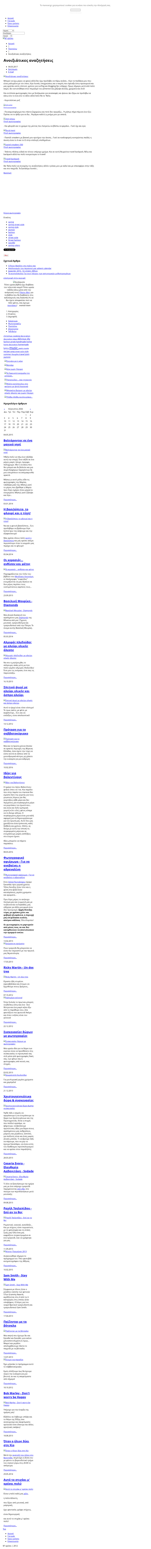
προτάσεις (12, 305)
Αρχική (11, 18)
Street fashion (14, 240)
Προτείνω (12, 48)
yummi (7, 357)
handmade (21, 341)
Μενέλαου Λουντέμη (24, 576)
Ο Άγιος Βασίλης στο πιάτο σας (22, 265)
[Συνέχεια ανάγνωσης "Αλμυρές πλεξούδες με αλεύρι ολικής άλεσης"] (19, 658)
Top (4, 1529)
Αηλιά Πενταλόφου (16, 882)
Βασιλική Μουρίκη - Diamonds (18, 603)
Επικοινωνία (13, 26)
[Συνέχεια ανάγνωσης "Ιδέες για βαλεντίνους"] (14, 782)
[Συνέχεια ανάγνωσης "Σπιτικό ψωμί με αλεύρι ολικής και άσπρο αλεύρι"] (19, 703)
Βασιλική (7, 173)
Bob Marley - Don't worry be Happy (17, 1395)
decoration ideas (10, 339)
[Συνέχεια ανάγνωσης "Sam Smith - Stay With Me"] (16, 1284)
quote (26, 348)
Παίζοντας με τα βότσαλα (15, 1323)
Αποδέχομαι (75, 10)
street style (13, 237)
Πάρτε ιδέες (24, 292)
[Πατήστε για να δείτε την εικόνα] (16, 76)
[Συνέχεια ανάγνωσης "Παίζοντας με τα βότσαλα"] (16, 1331)
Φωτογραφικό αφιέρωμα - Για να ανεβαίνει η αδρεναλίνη (17, 863)
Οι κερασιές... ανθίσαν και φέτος (17, 562)
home (29, 341)
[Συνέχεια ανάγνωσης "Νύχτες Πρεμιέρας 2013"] (15, 1251)
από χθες (21, 1189)
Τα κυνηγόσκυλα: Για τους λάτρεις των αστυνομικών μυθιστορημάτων (39, 273)
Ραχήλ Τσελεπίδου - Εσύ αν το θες (18, 1210)
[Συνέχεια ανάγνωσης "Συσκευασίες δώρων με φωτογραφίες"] (19, 1044)
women (11, 229)
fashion (11, 232)
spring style (13, 227)
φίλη (25, 1493)
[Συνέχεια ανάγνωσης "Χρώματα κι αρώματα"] (14, 943)
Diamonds (23, 617)
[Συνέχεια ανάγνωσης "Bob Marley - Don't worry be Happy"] (19, 1405)
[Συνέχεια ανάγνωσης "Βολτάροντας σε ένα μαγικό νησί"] (19, 452)
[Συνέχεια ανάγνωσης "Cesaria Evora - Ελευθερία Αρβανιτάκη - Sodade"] (19, 1179)
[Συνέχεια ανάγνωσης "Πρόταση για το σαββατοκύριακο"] (19, 741)
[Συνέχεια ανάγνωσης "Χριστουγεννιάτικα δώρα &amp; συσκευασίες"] (19, 1108)
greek (13, 341)
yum (27, 354)
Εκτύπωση (12, 69)
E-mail (11, 72)
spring (11, 222)
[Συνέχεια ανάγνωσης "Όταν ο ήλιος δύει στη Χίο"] (16, 1450)
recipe (7, 351)
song (12, 351)
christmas (8, 336)
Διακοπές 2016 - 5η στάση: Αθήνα (23, 271)
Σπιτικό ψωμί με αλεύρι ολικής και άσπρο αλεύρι (16, 691)
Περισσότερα (76, 12)
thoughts (15, 354)
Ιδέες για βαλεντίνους (13, 775)
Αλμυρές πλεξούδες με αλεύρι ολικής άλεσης (17, 646)
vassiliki (11, 242)
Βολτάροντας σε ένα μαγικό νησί (18, 442)
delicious (22, 338)
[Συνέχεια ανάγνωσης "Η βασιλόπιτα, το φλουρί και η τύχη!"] (19, 521)
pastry (21, 348)
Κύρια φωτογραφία (12, 213)
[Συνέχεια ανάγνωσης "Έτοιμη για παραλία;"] (13, 1359)
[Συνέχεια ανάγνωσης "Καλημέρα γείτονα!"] (13, 997)
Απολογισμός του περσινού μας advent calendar (29, 268)
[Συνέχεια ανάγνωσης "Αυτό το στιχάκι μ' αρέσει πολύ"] (18, 1489)
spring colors (14, 245)
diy (28, 338)
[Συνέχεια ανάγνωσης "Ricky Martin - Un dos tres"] (16, 977)
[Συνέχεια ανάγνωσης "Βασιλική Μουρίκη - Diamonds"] (18, 610)
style (10, 235)
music (14, 348)
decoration (25, 336)
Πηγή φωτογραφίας (12, 121)
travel (22, 354)
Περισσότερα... (10, 499)
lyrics (6, 348)
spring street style (16, 224)
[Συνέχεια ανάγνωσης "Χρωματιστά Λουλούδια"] (15, 1075)
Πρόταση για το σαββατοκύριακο (16, 731)
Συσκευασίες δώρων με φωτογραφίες (18, 1034)
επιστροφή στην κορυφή (14, 278)
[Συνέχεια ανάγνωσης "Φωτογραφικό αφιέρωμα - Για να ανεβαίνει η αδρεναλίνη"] (19, 877)
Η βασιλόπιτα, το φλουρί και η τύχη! (17, 511)
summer (8, 354)
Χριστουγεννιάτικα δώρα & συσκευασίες (19, 1098)
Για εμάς (11, 20)
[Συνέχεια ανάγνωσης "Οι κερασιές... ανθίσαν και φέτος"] (19, 569)
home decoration (11, 344)
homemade (23, 344)
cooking (16, 336)
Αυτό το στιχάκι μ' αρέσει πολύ (17, 1481)
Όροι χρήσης (13, 23)
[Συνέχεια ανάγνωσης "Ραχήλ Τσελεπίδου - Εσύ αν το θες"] (19, 1220)
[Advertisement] (23, 192)
